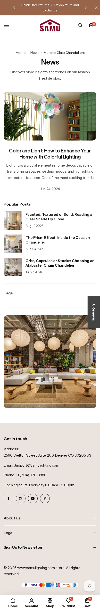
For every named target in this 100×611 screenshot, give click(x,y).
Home (21, 52)
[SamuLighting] (50, 25)
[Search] (80, 25)
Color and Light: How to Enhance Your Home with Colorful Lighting (50, 154)
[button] (14, 7)
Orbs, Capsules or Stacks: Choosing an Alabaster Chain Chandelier (59, 263)
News (34, 52)
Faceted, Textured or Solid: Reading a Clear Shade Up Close (58, 216)
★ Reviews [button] (94, 312)
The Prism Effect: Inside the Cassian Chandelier (57, 239)
